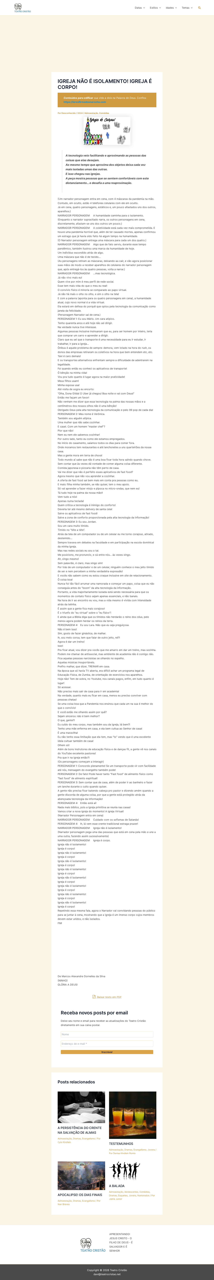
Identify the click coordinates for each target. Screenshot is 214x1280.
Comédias (104, 113)
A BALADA (117, 1186)
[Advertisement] (107, 49)
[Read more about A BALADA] (124, 1171)
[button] (143, 7)
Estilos (154, 7)
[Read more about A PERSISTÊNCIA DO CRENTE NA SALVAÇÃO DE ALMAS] (81, 1107)
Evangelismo (88, 1138)
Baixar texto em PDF (109, 997)
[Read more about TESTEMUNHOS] (133, 1114)
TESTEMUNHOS (121, 1144)
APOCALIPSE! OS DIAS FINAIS (80, 1195)
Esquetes (123, 1195)
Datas (138, 7)
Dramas (77, 1138)
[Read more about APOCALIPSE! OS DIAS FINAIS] (81, 1175)
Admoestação (91, 113)
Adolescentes (131, 1191)
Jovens (151, 1149)
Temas (185, 7)
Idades (170, 7)
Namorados (143, 1195)
